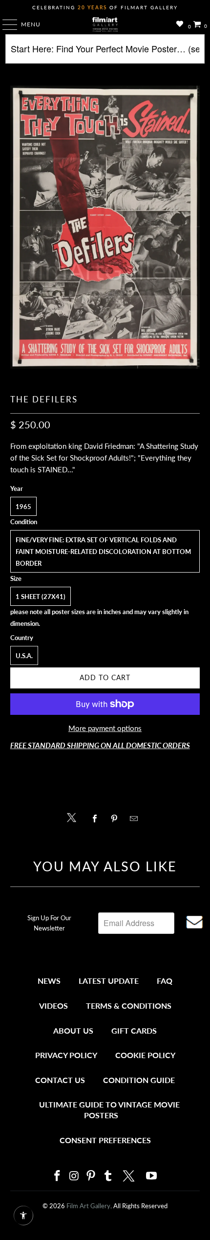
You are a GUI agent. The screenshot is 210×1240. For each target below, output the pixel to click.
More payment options (105, 728)
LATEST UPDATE (109, 980)
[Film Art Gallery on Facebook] (57, 1176)
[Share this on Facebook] (97, 818)
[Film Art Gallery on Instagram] (74, 1176)
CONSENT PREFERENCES (105, 1140)
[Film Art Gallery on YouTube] (152, 1176)
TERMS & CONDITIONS (128, 1005)
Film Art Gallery (88, 1206)
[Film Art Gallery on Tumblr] (108, 1176)
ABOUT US (73, 1030)
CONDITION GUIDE (139, 1080)
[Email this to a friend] (136, 818)
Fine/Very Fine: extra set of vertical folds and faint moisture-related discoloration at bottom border (103, 551)
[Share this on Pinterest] (116, 818)
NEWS (49, 980)
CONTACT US (60, 1080)
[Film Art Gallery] (105, 24)
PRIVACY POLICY (66, 1055)
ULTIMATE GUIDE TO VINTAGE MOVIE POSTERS (109, 1110)
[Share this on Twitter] (74, 817)
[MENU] (5, 24)
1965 (23, 506)
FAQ (164, 980)
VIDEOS (53, 1005)
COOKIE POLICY (145, 1055)
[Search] (105, 52)
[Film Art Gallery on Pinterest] (91, 1176)
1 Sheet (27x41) (40, 596)
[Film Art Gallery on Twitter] (130, 1176)
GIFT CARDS (134, 1030)
